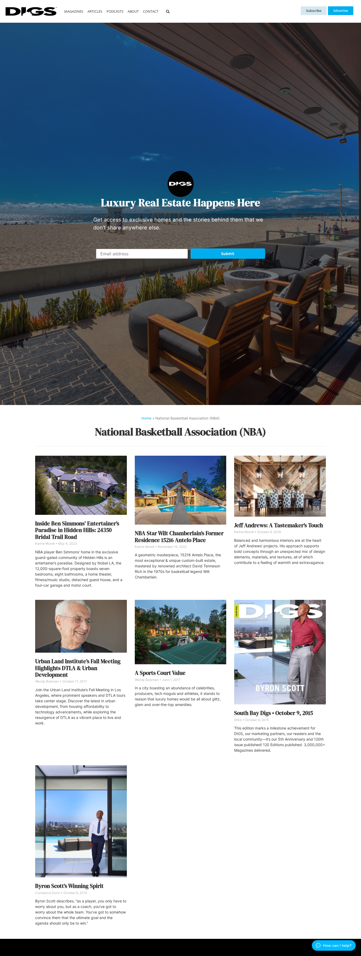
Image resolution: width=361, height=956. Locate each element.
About (133, 11)
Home (146, 418)
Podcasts (115, 11)
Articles (94, 11)
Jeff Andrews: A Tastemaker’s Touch (278, 525)
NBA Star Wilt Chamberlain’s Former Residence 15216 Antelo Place (179, 536)
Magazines (73, 11)
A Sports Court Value (160, 673)
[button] (167, 11)
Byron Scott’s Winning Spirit (69, 886)
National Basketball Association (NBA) (180, 432)
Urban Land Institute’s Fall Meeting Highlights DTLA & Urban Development (78, 668)
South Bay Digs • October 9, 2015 (273, 713)
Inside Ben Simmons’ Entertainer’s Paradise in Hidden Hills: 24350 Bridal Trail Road (77, 530)
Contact (150, 11)
